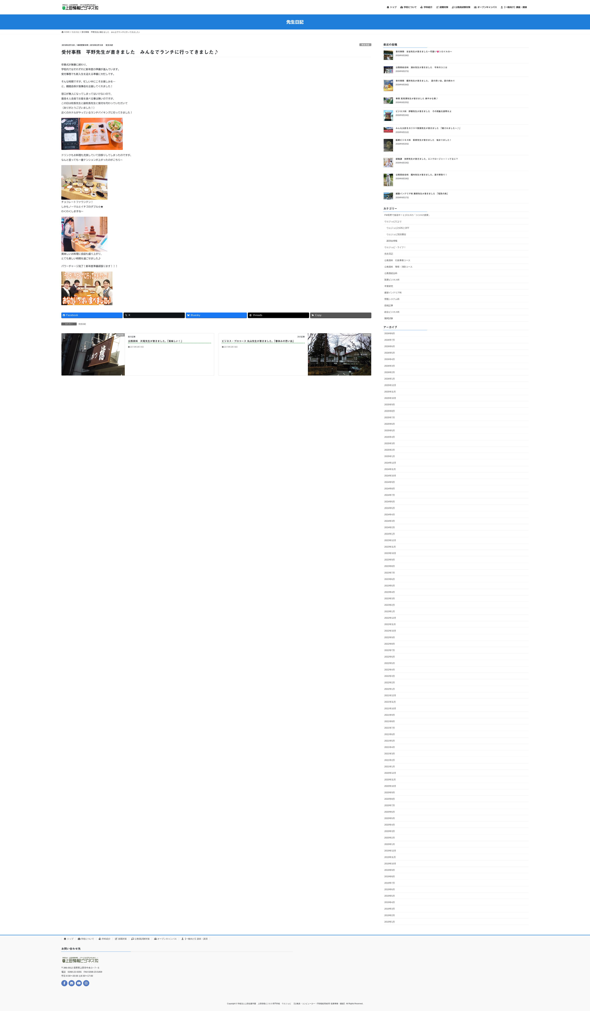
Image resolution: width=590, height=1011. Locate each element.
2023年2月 (389, 605)
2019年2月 (389, 915)
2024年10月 (390, 475)
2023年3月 (389, 598)
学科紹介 (105, 939)
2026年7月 (389, 340)
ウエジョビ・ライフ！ (395, 247)
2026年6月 (389, 346)
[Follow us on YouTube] (79, 983)
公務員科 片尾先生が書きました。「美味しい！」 (155, 341)
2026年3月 (389, 366)
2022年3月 (389, 676)
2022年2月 (389, 682)
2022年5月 (389, 663)
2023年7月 (389, 572)
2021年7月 (389, 728)
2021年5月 (389, 740)
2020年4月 (389, 824)
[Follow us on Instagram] (86, 983)
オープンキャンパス (167, 939)
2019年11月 (390, 857)
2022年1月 (389, 689)
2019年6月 (389, 889)
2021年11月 (390, 702)
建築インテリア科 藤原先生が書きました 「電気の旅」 (422, 194)
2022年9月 (389, 637)
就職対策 (122, 939)
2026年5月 (389, 353)
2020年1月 (389, 844)
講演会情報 (392, 241)
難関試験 (388, 318)
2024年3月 (389, 521)
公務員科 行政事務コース (397, 260)
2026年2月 (389, 372)
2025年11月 (390, 391)
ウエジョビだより (393, 221)
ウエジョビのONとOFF (398, 228)
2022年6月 (389, 656)
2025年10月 (390, 398)
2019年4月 (389, 902)
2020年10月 (390, 786)
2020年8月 (389, 799)
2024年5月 (389, 508)
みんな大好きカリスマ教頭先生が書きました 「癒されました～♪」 (428, 128)
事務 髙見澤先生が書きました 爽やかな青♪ (417, 99)
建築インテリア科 (393, 292)
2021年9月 (389, 715)
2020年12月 (390, 773)
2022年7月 (389, 650)
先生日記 (365, 45)
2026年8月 (389, 333)
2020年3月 (389, 831)
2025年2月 (389, 450)
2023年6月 (389, 579)
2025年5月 (389, 430)
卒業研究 (388, 286)
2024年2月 (389, 527)
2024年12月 (390, 463)
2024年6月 (389, 501)
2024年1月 (389, 534)
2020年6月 (389, 812)
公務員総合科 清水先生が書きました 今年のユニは (421, 67)
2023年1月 (389, 611)
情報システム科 (391, 299)
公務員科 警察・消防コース (398, 267)
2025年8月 (389, 411)
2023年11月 (390, 547)
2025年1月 (389, 456)
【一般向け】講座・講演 (196, 939)
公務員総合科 (390, 273)
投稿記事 (388, 305)
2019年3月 (389, 908)
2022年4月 (389, 669)
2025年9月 (389, 404)
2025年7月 (389, 417)
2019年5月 (389, 896)
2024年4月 (389, 514)
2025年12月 (390, 385)
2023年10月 (390, 553)
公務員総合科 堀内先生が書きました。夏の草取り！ (421, 175)
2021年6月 (389, 734)
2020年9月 (389, 792)
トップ (69, 939)
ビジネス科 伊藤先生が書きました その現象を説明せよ (424, 111)
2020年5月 (389, 818)
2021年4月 (389, 747)
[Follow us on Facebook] (64, 983)
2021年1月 (389, 766)
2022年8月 (389, 644)
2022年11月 (390, 624)
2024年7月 (389, 495)
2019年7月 (389, 883)
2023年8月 (389, 566)
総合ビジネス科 (391, 312)
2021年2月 (389, 760)
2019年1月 (389, 922)
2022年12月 (390, 618)
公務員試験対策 (142, 939)
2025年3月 (389, 443)
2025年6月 (389, 424)
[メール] (72, 983)
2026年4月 (389, 359)
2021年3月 (389, 753)
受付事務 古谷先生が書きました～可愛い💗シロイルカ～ (424, 52)
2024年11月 (390, 469)
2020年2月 (389, 837)
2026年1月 (389, 378)
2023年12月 (390, 540)
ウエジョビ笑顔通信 (396, 234)
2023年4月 (389, 592)
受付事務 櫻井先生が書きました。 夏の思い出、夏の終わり (425, 81)
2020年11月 (390, 779)
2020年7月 (389, 805)
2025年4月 (389, 437)
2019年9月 (389, 870)
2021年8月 (389, 721)
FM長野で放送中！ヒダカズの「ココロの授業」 (407, 215)
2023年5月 (389, 585)
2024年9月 (389, 482)
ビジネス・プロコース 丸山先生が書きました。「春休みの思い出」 (258, 341)
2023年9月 (389, 559)
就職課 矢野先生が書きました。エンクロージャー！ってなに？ (427, 159)
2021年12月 (390, 695)
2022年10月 (390, 631)
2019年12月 (390, 850)
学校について (87, 939)
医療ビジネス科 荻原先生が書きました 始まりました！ (424, 140)
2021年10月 (390, 708)
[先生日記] (93, 354)
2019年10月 (390, 863)
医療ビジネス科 (391, 279)
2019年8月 (389, 876)
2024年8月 (389, 488)
